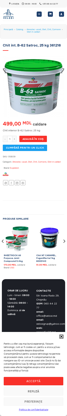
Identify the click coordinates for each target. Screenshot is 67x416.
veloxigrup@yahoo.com (50, 323)
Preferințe (33, 402)
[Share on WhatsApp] (5, 182)
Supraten (14, 168)
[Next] (64, 248)
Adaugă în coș (33, 139)
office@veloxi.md (46, 315)
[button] (61, 336)
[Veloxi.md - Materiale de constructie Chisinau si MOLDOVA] (15, 14)
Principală (8, 29)
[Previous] (3, 248)
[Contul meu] (61, 14)
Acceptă (33, 381)
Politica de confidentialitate (33, 409)
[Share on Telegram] (22, 182)
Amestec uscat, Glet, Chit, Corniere (44, 29)
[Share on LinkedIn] (17, 182)
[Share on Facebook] (11, 182)
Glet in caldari (33, 31)
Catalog (19, 29)
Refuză (33, 391)
